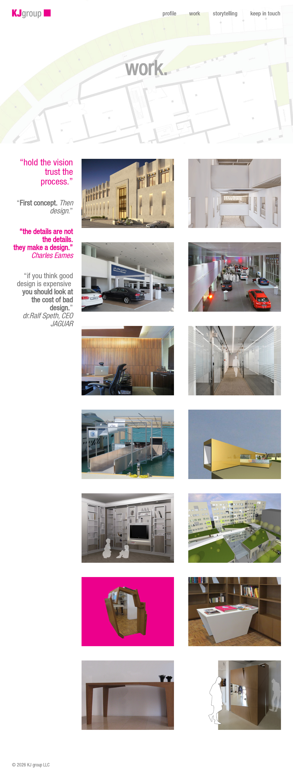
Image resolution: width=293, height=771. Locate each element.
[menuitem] (167, 14)
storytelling (225, 14)
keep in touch (265, 14)
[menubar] (219, 14)
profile (169, 14)
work (194, 14)
